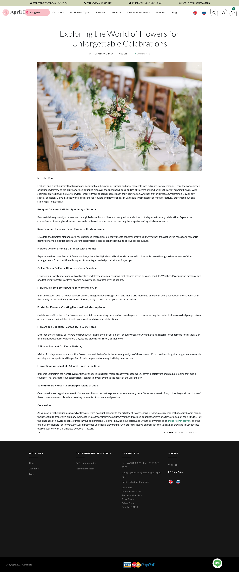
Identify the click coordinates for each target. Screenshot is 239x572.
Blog (174, 12)
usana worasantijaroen (111, 54)
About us (116, 12)
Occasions (58, 12)
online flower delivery (179, 420)
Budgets (161, 12)
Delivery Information (86, 463)
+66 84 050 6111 (135, 463)
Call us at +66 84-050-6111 (99, 3)
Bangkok (35, 12)
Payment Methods (85, 468)
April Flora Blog (190, 432)
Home (32, 463)
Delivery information (138, 12)
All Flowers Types (80, 12)
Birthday (101, 12)
